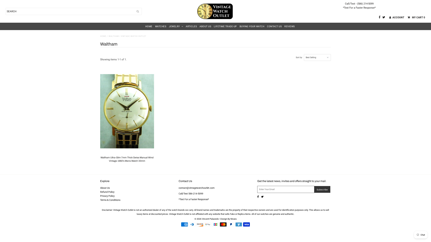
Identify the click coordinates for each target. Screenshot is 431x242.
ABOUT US (205, 26)
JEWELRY (174, 26)
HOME (148, 26)
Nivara (233, 219)
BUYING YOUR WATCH (252, 26)
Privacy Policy (107, 196)
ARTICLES (191, 26)
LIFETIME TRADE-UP (225, 26)
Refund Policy (107, 192)
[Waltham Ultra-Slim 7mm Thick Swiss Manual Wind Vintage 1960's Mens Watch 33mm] (127, 111)
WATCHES (160, 26)
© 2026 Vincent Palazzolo (206, 219)
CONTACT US (274, 26)
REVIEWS (289, 26)
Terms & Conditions (110, 200)
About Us (105, 188)
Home (103, 36)
